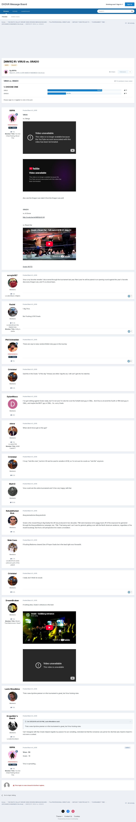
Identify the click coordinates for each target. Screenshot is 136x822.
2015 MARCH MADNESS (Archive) (33, 73)
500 (13, 737)
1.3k (13, 532)
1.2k (13, 294)
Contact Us (68, 816)
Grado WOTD (27, 267)
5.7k (13, 559)
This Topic (123, 11)
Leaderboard (25, 11)
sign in (11, 100)
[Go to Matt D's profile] (12, 491)
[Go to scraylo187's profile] (12, 283)
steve (12, 423)
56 (126, 90)
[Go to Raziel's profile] (12, 312)
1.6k (13, 707)
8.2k (13, 388)
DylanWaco (12, 396)
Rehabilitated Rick (12, 512)
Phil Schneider (12, 340)
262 (13, 415)
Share (112, 72)
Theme (59, 816)
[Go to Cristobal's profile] (12, 377)
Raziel (12, 304)
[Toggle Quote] (26, 721)
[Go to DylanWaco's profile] (12, 404)
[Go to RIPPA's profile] (6, 71)
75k (13, 132)
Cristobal (12, 369)
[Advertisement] (40, 43)
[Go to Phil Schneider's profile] (12, 347)
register (17, 100)
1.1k (13, 361)
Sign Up (129, 4)
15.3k (13, 323)
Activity (15, 11)
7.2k (13, 619)
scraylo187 (12, 275)
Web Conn (12, 540)
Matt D (12, 484)
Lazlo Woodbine (12, 689)
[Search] (132, 11)
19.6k (13, 502)
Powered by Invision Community (68, 819)
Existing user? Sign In (114, 4)
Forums (4, 16)
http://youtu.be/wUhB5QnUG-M (34, 217)
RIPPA (14, 70)
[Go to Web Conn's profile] (12, 547)
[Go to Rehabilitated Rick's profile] (12, 520)
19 (126, 93)
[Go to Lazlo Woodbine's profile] (12, 696)
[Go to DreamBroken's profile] (12, 608)
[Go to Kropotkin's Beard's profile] (12, 726)
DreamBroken (12, 600)
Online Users (15, 16)
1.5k (13, 442)
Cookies (77, 816)
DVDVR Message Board (14, 4)
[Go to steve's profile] (12, 431)
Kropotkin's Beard (12, 717)
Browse (6, 11)
